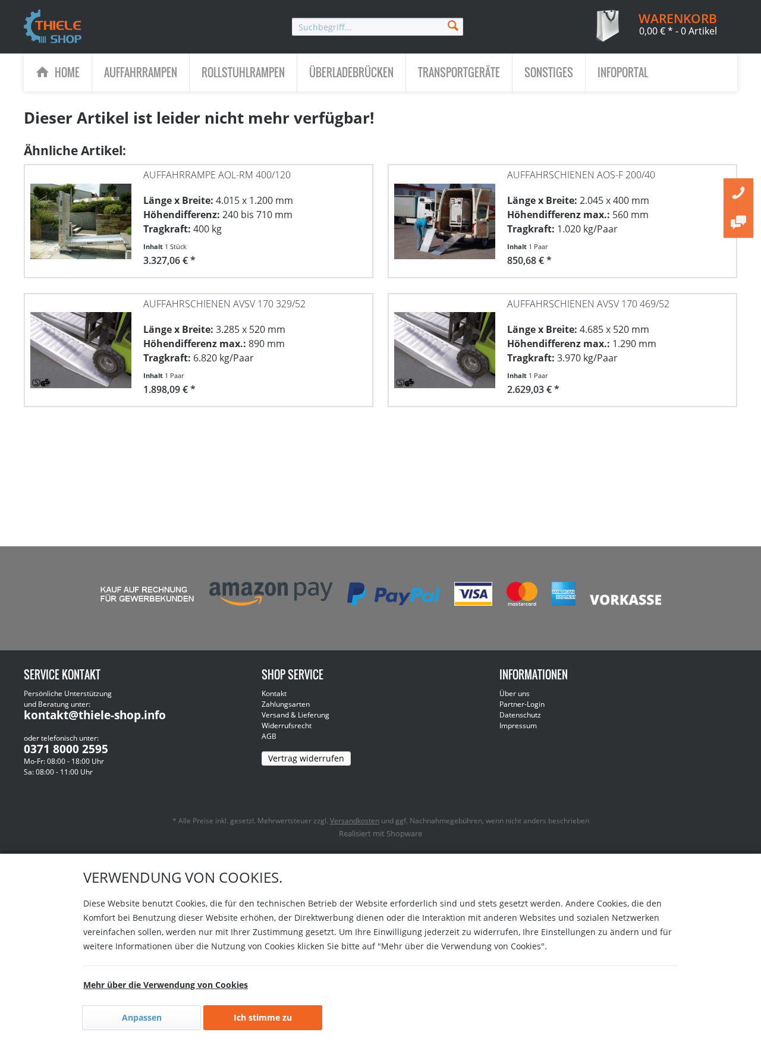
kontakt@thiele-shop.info (95, 715)
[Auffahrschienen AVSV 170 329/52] (80, 344)
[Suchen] (453, 24)
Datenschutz (520, 715)
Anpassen (142, 1017)
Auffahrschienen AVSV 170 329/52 (224, 303)
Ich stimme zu (263, 1017)
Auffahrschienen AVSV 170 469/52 (588, 303)
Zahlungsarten (286, 704)
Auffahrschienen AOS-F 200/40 (581, 174)
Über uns (514, 693)
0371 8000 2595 (66, 749)
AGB (269, 736)
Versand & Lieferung (295, 715)
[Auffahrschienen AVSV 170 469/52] (444, 344)
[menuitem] (377, 27)
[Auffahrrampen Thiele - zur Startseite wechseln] (53, 27)
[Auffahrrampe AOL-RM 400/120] (80, 215)
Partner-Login (522, 704)
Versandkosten (354, 821)
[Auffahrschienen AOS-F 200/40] (444, 215)
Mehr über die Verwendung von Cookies (165, 984)
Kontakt (274, 693)
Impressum (518, 725)
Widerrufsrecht (287, 725)
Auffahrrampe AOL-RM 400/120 (217, 174)
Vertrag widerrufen (306, 758)
